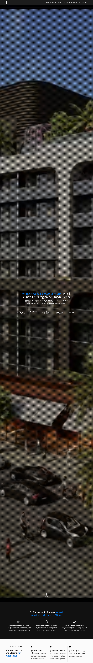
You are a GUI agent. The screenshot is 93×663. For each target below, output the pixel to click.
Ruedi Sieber (74, 2)
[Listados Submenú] (62, 2)
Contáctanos (84, 2)
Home (47, 2)
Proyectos (66, 2)
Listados (59, 2)
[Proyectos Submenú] (69, 2)
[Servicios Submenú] (55, 2)
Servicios (52, 2)
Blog (79, 2)
